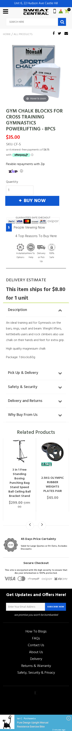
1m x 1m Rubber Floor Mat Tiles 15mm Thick (24, 455)
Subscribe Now (55, 606)
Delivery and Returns (25, 401)
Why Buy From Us (23, 415)
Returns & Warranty (36, 666)
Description (17, 310)
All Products (23, 34)
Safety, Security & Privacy (36, 673)
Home (7, 34)
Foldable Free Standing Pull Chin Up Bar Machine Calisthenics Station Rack (57, 493)
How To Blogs (36, 631)
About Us (36, 652)
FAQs (36, 638)
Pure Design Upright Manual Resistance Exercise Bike (32, 724)
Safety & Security (22, 387)
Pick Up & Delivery (23, 373)
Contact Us (36, 645)
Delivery (36, 659)
